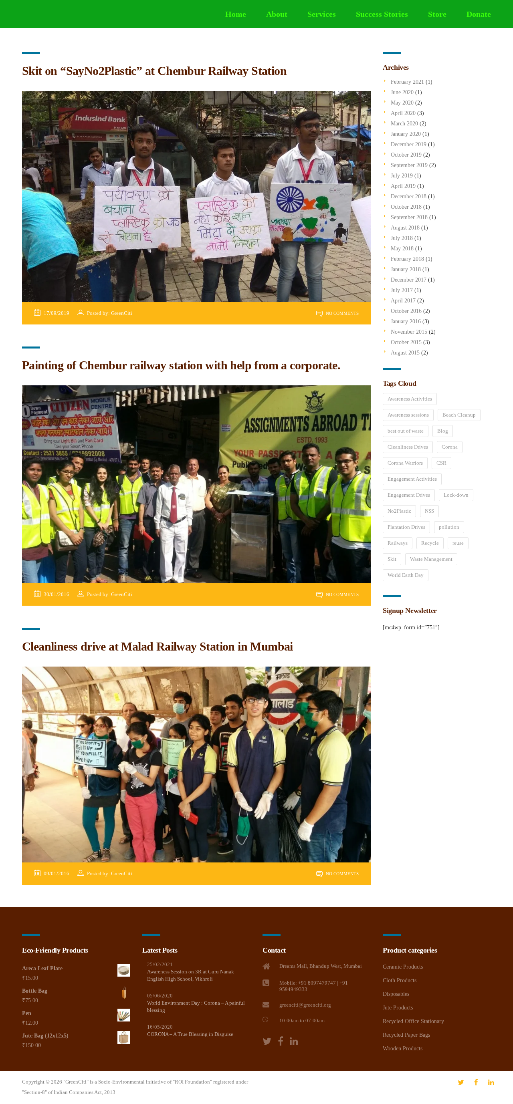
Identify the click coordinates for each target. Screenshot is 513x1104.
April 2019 (403, 186)
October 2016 (406, 311)
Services (321, 14)
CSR (441, 463)
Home (235, 14)
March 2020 (404, 124)
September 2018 (409, 217)
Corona (450, 447)
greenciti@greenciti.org (305, 1005)
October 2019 (406, 155)
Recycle (430, 543)
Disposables (396, 994)
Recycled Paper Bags (406, 1035)
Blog (442, 431)
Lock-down (456, 495)
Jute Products (398, 1008)
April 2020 (403, 113)
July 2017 (402, 290)
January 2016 (406, 321)
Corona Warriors (405, 463)
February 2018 (407, 259)
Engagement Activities (412, 479)
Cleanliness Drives (408, 447)
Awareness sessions (408, 415)
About (276, 14)
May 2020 (402, 103)
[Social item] (267, 1042)
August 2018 (405, 228)
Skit (392, 559)
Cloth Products (399, 980)
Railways (398, 543)
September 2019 (409, 165)
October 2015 (406, 342)
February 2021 (407, 82)
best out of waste (406, 431)
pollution (449, 527)
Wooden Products (402, 1049)
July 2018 (402, 238)
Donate (479, 14)
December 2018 (408, 196)
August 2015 (405, 353)
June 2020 (402, 92)
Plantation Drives (406, 527)
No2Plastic (399, 511)
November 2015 (409, 332)
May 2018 (402, 249)
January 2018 (406, 269)
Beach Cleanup (459, 415)
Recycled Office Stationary (413, 1021)
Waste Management (431, 559)
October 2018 (406, 207)
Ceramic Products (403, 967)
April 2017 (403, 301)
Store (437, 14)
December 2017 (408, 280)
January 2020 (406, 134)
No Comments (342, 313)
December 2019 (408, 144)
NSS (429, 511)
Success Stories (382, 14)
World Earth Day (406, 575)
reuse (458, 543)
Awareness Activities (410, 399)
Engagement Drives (409, 495)
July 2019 (402, 176)
